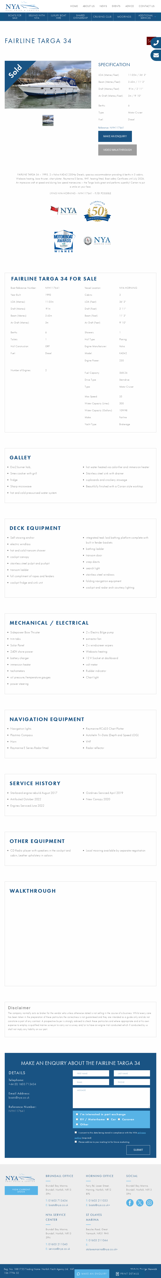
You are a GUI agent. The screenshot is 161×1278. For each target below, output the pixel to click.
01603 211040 (58, 1244)
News (103, 6)
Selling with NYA (37, 17)
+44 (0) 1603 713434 (22, 1084)
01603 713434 (58, 1200)
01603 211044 (98, 1240)
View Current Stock (21, 1190)
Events (116, 6)
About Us (89, 6)
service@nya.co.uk (59, 1249)
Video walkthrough (117, 150)
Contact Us (146, 6)
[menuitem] (15, 17)
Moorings (124, 16)
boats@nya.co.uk (19, 1097)
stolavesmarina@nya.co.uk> (102, 1249)
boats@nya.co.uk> (99, 1205)
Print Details (129, 1273)
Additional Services (146, 17)
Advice (129, 6)
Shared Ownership (80, 17)
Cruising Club (102, 16)
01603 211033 (98, 1200)
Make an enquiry (94, 1273)
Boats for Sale (14, 17)
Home (74, 6)
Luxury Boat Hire (58, 17)
